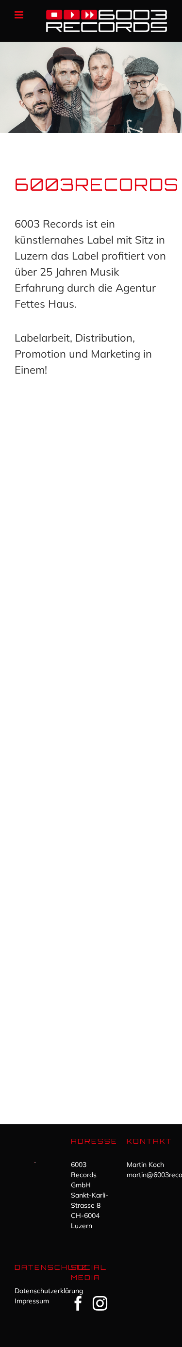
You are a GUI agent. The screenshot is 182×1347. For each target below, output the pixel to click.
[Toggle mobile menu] (20, 15)
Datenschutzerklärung (49, 1290)
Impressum (32, 1301)
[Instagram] (100, 1303)
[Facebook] (78, 1303)
